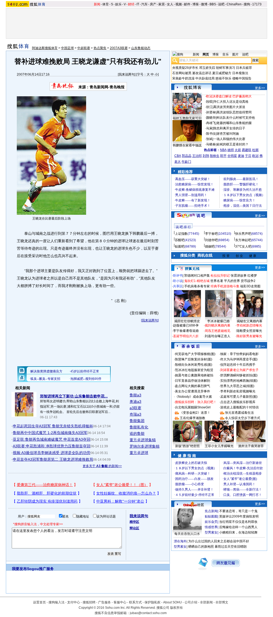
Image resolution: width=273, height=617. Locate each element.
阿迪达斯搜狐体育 (45, 48)
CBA (177, 156)
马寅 (209, 128)
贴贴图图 (211, 516)
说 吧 (200, 215)
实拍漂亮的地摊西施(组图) (239, 381)
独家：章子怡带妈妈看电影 (239, 354)
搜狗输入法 (57, 602)
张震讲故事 (239, 275)
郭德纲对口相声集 (197, 275)
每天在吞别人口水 (187, 534)
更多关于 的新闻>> (102, 466)
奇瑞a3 (135, 414)
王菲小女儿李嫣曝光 (219, 446)
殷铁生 (214, 156)
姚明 (230, 150)
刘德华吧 (211, 240)
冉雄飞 (211, 123)
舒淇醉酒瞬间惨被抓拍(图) (239, 375)
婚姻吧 (210, 246)
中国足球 (67, 48)
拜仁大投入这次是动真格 (230, 102)
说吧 (221, 4)
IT (137, 4)
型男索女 (211, 532)
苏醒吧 (179, 240)
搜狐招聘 (89, 602)
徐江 (209, 107)
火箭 (238, 150)
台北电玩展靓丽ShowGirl (193, 407)
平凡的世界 (232, 281)
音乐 (225, 54)
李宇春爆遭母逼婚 (186, 331)
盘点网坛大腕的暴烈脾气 (192, 386)
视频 (178, 4)
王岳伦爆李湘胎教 (192, 418)
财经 (131, 4)
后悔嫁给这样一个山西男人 (238, 527)
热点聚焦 (100, 48)
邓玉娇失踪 (207, 68)
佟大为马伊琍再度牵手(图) (239, 359)
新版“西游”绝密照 (187, 446)
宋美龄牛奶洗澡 (183, 78)
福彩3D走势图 (250, 286)
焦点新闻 (211, 511)
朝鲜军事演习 (225, 68)
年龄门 (186, 162)
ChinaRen (234, 4)
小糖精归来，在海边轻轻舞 (238, 532)
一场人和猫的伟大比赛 (229, 139)
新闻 (97, 4)
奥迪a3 (135, 401)
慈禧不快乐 (223, 78)
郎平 (223, 156)
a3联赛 (135, 408)
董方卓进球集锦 (143, 440)
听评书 (178, 275)
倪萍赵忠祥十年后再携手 (237, 365)
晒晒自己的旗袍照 (201, 546)
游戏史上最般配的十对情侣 (239, 407)
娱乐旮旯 (211, 522)
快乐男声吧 (243, 234)
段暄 (209, 102)
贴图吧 (179, 246)
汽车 (144, 4)
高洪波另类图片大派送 (229, 107)
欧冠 (255, 156)
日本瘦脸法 (240, 73)
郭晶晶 (186, 156)
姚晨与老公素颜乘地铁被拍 (194, 375)
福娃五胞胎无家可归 (187, 118)
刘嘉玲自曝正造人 (217, 336)
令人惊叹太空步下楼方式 (242, 418)
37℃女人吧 (243, 246)
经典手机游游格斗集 (225, 286)
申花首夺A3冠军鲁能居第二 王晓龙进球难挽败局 (53, 459)
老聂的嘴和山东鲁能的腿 (234, 123)
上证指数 (181, 234)
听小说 (178, 281)
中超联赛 (83, 48)
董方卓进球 (139, 453)
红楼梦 (252, 275)
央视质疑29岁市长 (185, 68)
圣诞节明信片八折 (186, 336)
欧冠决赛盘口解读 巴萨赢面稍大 (229, 96)
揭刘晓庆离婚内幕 (217, 325)
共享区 (178, 286)
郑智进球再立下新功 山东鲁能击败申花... (74, 396)
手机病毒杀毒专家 (197, 286)
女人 (170, 4)
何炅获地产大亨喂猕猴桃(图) (195, 354)
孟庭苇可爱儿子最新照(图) (239, 397)
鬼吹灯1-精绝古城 (197, 281)
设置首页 (39, 602)
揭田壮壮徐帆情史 (187, 321)
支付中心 (73, 602)
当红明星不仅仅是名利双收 (238, 522)
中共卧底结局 (205, 78)
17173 (257, 4)
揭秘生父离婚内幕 (249, 321)
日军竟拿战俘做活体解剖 (192, 381)
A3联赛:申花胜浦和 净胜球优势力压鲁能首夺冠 (51, 446)
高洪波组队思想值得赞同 (234, 112)
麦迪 (241, 156)
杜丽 (255, 150)
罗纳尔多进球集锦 (144, 446)
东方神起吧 (243, 240)
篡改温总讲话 (201, 73)
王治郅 (197, 156)
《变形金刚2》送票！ (195, 413)
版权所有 (176, 608)
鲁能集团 (137, 421)
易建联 (246, 150)
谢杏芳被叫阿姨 (227, 134)
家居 (161, 4)
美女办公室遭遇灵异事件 (192, 391)
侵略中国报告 (241, 78)
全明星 (232, 156)
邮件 (187, 4)
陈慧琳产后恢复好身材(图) (193, 359)
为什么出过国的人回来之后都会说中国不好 (218, 541)
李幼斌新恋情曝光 (249, 325)
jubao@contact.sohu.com (148, 613)
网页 (206, 54)
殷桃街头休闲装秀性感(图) (193, 365)
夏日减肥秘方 (221, 73)
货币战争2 (248, 281)
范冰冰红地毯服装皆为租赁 (194, 370)
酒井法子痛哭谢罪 (251, 446)
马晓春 (211, 144)
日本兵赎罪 (244, 68)
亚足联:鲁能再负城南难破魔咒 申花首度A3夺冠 (51, 439)
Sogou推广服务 (40, 569)
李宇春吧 (211, 234)
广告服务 (104, 602)
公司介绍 (190, 602)
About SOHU (172, 602)
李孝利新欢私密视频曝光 (237, 391)
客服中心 (120, 602)
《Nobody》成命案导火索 (193, 397)
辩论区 (134, 528)
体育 (105, 4)
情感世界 (211, 527)
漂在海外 (180, 541)
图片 (235, 54)
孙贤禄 (211, 112)
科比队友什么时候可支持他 (235, 118)
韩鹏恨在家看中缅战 (187, 145)
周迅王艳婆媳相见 (217, 331)
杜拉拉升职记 (220, 275)
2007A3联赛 (119, 48)
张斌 (209, 139)
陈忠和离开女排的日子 (229, 128)
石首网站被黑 (181, 73)
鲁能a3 (135, 395)
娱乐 (118, 4)
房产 (153, 4)
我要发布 (19, 569)
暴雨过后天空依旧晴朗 (231, 546)
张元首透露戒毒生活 (239, 413)
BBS (213, 4)
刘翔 (206, 156)
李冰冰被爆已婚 (218, 321)
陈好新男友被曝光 (249, 336)
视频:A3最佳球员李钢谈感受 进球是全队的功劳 (51, 453)
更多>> (260, 88)
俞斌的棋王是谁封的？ (232, 144)
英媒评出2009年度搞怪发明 (239, 516)
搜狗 (247, 4)
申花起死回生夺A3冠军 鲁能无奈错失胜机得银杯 (53, 426)
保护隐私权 (152, 602)
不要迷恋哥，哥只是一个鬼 (238, 511)
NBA (223, 150)
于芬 (248, 156)
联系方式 (135, 602)
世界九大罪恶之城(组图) (237, 386)
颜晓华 (211, 118)
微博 (204, 4)
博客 (195, 4)
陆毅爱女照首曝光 (249, 331)
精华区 (134, 522)
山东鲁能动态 (140, 48)
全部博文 (221, 602)
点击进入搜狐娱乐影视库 (237, 402)
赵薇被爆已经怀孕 (186, 325)
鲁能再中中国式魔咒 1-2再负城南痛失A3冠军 (50, 433)
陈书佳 (211, 134)
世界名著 (216, 281)
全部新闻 (206, 602)
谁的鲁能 (137, 433)
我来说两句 (127, 74)
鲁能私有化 (139, 427)
